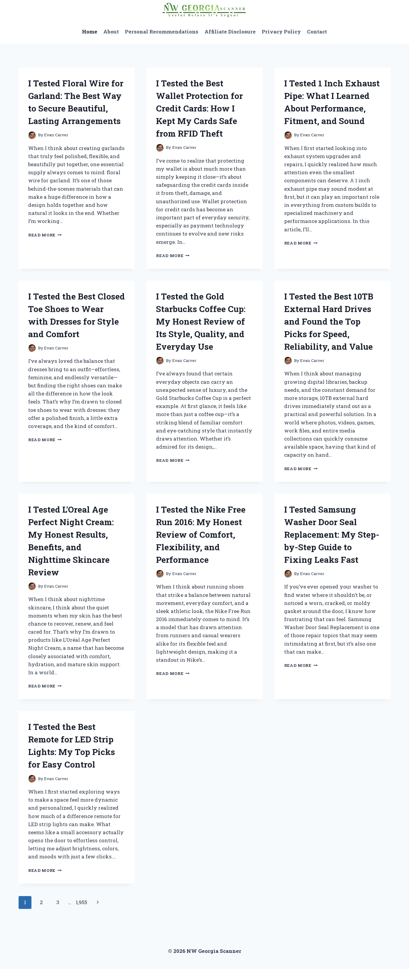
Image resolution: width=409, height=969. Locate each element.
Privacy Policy (281, 31)
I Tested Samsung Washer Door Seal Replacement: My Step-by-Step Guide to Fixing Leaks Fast (331, 534)
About (111, 31)
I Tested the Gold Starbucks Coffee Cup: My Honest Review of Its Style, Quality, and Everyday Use (201, 321)
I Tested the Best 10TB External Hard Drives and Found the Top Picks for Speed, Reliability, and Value (328, 321)
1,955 (81, 902)
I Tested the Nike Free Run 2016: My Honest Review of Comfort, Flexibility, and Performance (201, 534)
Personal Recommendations (161, 31)
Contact (317, 31)
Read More (45, 235)
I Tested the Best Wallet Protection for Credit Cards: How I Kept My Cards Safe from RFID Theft (199, 108)
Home (89, 31)
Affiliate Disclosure (230, 31)
